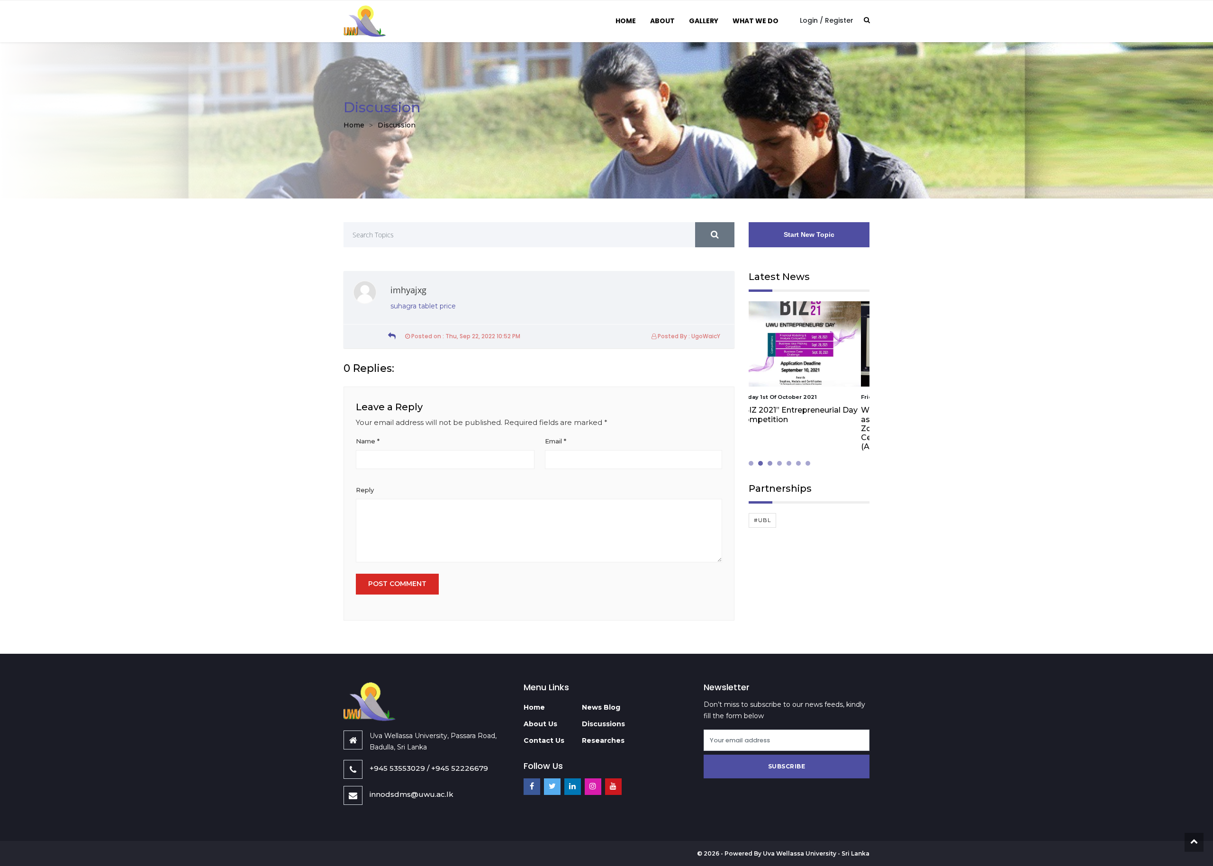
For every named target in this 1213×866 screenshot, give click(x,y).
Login (809, 20)
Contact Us (544, 740)
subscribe (787, 766)
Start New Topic (809, 234)
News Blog (601, 707)
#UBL (762, 520)
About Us (540, 724)
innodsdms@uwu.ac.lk (411, 794)
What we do (755, 21)
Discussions (603, 724)
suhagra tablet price (423, 306)
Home (626, 21)
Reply (365, 490)
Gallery (703, 21)
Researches (603, 740)
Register (839, 20)
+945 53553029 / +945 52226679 (429, 768)
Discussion (397, 125)
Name (368, 441)
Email (555, 441)
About (662, 21)
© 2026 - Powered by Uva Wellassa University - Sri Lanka (783, 853)
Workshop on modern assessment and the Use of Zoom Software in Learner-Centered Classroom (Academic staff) (801, 428)
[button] (753, 463)
